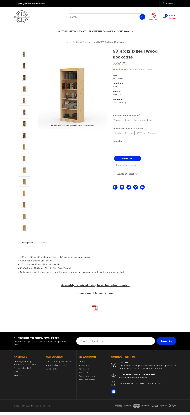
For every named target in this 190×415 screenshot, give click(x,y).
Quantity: (117, 141)
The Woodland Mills (23, 368)
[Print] (128, 187)
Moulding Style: (126, 115)
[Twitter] (135, 187)
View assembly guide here (95, 293)
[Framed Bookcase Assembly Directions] (95, 307)
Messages (83, 365)
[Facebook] (115, 187)
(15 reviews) (132, 69)
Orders (82, 361)
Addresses (84, 369)
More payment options (127, 165)
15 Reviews (43, 242)
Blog (16, 371)
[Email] (122, 187)
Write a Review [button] (146, 69)
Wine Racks (124, 31)
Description (26, 242)
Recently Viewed (87, 376)
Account (169, 3)
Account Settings (87, 379)
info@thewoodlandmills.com (32, 3)
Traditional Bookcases (102, 31)
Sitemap (18, 375)
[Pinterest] (142, 187)
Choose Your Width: (128, 128)
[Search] (142, 17)
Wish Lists (153, 19)
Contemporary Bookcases (71, 31)
